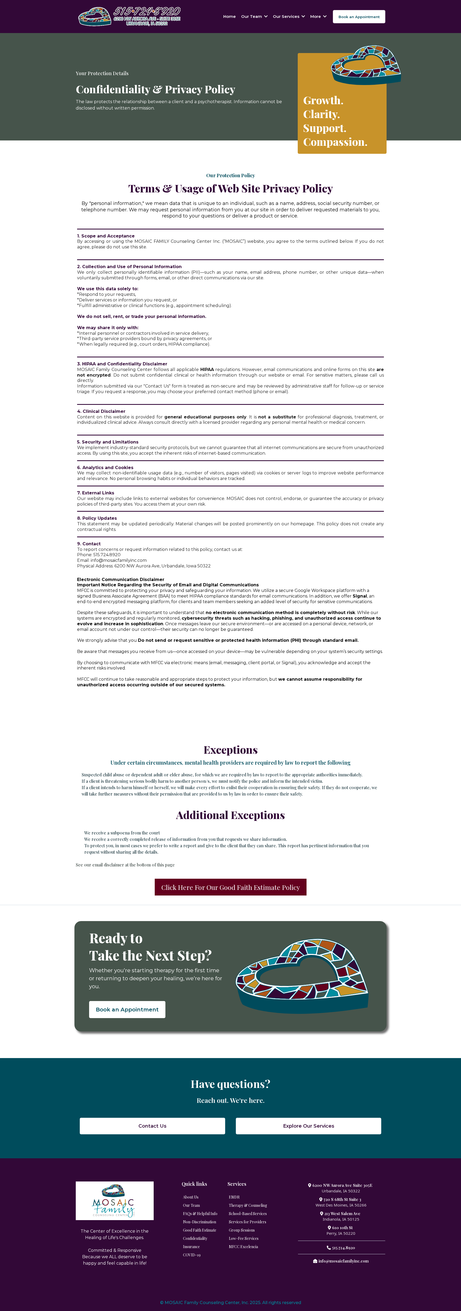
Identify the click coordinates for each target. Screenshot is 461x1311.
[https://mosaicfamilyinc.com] (129, 16)
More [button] (316, 16)
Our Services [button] (286, 16)
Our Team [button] (252, 16)
